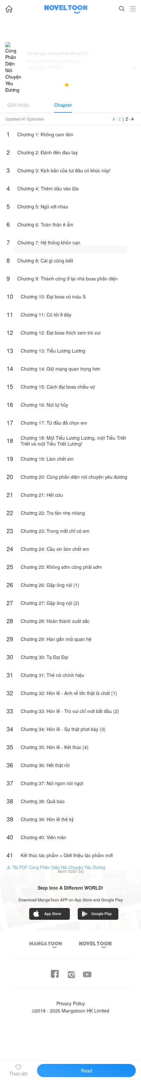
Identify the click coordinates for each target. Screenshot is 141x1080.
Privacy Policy (70, 1003)
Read (86, 1070)
